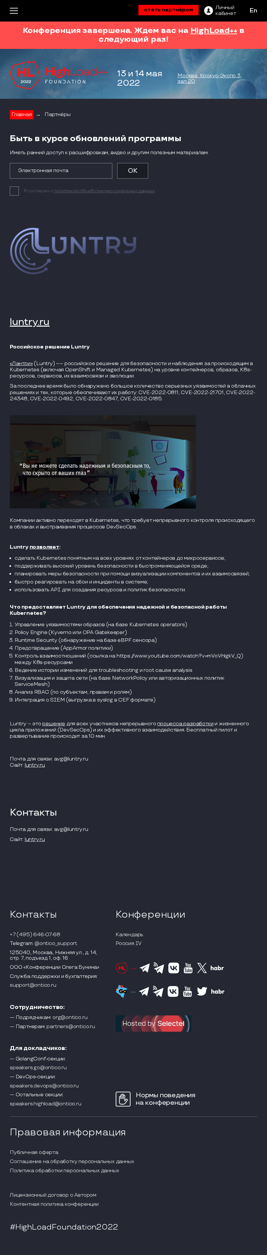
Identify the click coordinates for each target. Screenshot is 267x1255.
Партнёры (57, 114)
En (253, 11)
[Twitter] (202, 972)
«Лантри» (21, 364)
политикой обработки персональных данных (104, 191)
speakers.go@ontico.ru (38, 1068)
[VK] (173, 972)
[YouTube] (188, 972)
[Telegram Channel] (159, 973)
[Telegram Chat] (144, 972)
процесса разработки (185, 724)
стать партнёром (168, 10)
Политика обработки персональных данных (64, 1171)
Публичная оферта (34, 1153)
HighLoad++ (213, 30)
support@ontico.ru (33, 985)
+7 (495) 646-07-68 (35, 935)
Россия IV (129, 944)
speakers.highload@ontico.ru (45, 1104)
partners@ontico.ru (71, 1027)
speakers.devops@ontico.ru (44, 1086)
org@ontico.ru (69, 1018)
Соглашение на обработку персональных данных (72, 1162)
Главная (21, 114)
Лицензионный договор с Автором (53, 1195)
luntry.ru (29, 322)
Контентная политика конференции (54, 1204)
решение (53, 724)
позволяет (44, 547)
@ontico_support (56, 944)
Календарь (129, 935)
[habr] (217, 969)
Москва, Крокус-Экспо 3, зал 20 (209, 79)
